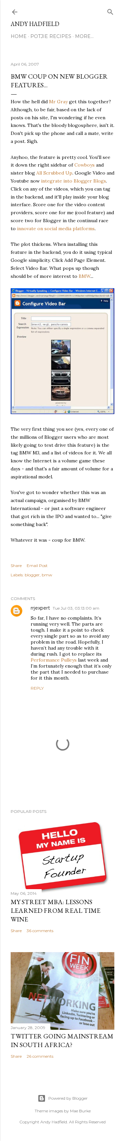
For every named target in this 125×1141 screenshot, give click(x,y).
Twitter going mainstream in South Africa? (62, 1040)
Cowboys (84, 165)
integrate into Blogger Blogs (73, 181)
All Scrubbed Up (54, 173)
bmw (47, 574)
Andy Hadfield (35, 24)
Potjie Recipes (50, 36)
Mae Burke (80, 1110)
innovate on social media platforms (56, 229)
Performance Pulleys (54, 660)
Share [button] (16, 565)
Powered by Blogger (68, 1098)
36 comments (40, 930)
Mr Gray (58, 102)
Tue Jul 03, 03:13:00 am (76, 608)
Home (19, 36)
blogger (32, 574)
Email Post (37, 565)
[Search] (110, 10)
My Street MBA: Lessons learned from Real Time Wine (55, 910)
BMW (84, 276)
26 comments (40, 1056)
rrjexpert (40, 608)
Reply (37, 688)
